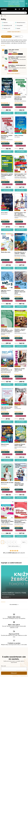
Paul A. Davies (17, 524)
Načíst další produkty (13, 73)
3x (8, 141)
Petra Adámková (23, 59)
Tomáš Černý (17, 176)
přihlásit (14, 673)
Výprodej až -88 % (18, 133)
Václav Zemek (3, 524)
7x (22, 103)
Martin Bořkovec (17, 255)
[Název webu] (4, 9)
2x (8, 374)
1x (8, 296)
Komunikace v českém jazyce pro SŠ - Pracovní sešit (17, 57)
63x (22, 411)
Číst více (3, 45)
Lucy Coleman (17, 136)
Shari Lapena (10, 50)
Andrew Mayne (4, 445)
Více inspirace (13, 604)
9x (8, 450)
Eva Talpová (22, 254)
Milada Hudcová (4, 333)
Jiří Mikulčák (3, 178)
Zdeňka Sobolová (4, 371)
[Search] (25, 12)
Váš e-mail (3, 666)
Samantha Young (4, 214)
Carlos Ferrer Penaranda (19, 216)
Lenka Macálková (9, 524)
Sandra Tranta (17, 177)
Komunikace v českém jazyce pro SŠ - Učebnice (17, 66)
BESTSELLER (15, 62)
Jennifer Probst (3, 409)
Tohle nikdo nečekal (13, 49)
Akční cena (17, 131)
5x (22, 336)
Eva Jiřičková (23, 255)
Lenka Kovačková (23, 177)
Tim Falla (21, 524)
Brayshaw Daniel (4, 293)
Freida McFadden (18, 408)
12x (9, 103)
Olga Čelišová (16, 59)
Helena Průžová (22, 176)
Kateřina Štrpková (18, 333)
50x (22, 450)
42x (9, 487)
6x (8, 180)
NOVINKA (3, 94)
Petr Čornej (16, 371)
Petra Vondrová (17, 254)
